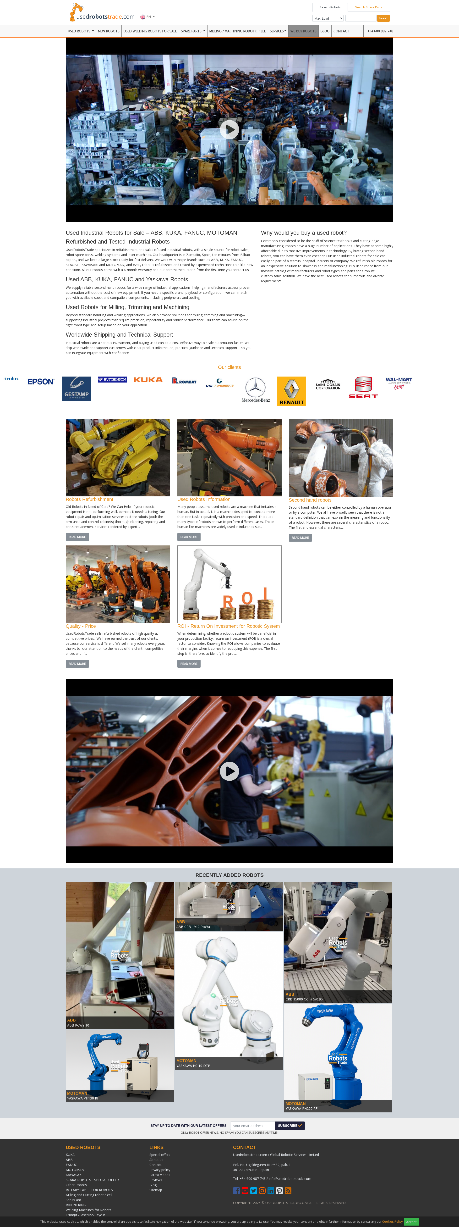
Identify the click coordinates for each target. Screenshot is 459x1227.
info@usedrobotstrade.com (290, 1178)
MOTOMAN (186, 1061)
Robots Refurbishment (89, 499)
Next (448, 392)
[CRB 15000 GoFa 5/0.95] (338, 942)
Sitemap (155, 1190)
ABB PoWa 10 (78, 1025)
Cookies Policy (392, 1222)
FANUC (71, 1164)
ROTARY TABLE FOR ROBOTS (89, 1190)
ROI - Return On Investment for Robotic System (228, 626)
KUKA (70, 1154)
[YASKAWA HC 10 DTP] (229, 1000)
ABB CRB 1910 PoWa (193, 926)
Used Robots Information (203, 499)
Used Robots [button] (79, 31)
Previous (11, 392)
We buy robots (303, 31)
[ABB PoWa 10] (120, 955)
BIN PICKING (76, 1205)
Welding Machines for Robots (88, 1210)
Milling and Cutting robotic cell (89, 1195)
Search (383, 18)
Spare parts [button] (191, 31)
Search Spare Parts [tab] (368, 7)
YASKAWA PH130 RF (83, 1098)
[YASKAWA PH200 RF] (338, 1058)
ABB (71, 1020)
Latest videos (159, 1174)
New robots (109, 31)
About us (156, 1159)
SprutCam (73, 1200)
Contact (341, 31)
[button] (147, 12)
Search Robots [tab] (330, 7)
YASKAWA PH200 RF (301, 1108)
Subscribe (288, 1125)
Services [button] (277, 31)
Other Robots (76, 1185)
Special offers (159, 1154)
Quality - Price (81, 626)
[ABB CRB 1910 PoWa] (229, 906)
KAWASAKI (74, 1174)
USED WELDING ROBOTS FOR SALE (150, 31)
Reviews (155, 1179)
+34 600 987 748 (380, 31)
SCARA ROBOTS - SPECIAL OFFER (92, 1179)
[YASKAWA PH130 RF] (120, 1066)
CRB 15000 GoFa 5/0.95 (304, 999)
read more (77, 537)
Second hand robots (310, 500)
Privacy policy (159, 1169)
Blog (325, 31)
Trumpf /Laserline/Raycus (85, 1215)
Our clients (229, 367)
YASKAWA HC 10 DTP (193, 1065)
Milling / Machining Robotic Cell (237, 31)
